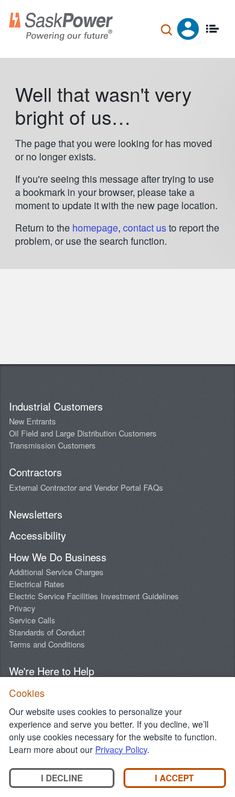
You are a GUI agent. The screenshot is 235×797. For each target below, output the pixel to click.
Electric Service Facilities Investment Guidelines (94, 596)
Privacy (22, 608)
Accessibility (37, 535)
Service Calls (32, 620)
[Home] (61, 26)
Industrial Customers (56, 406)
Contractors (35, 471)
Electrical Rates (36, 584)
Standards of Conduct (47, 632)
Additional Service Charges (56, 572)
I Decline (62, 778)
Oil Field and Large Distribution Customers (83, 433)
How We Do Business (58, 556)
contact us (146, 228)
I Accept (174, 778)
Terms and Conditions (47, 644)
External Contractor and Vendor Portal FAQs (86, 487)
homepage (95, 228)
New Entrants (32, 421)
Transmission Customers (52, 445)
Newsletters (36, 513)
